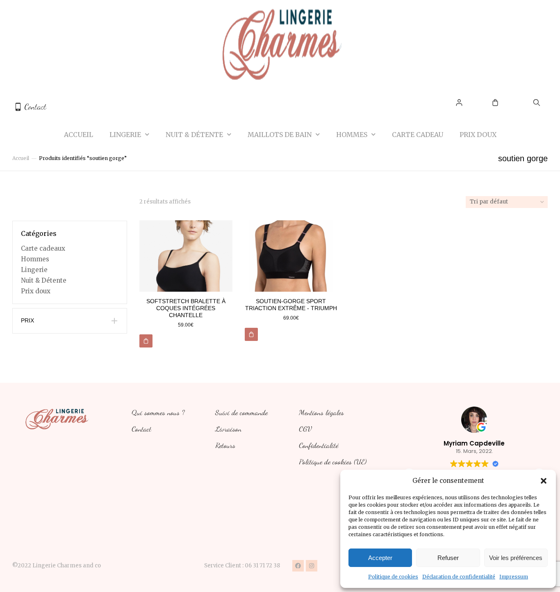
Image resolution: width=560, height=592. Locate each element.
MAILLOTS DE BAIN (280, 134)
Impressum (513, 577)
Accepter (380, 557)
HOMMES (351, 134)
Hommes (35, 259)
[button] (544, 481)
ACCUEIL (78, 134)
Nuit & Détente (43, 280)
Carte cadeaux (43, 248)
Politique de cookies (393, 577)
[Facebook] (298, 565)
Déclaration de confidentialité (458, 577)
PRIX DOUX (478, 134)
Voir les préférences (515, 557)
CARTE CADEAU (417, 134)
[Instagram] (311, 565)
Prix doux (35, 291)
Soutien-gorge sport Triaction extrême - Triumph (291, 304)
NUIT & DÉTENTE (194, 134)
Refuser (448, 557)
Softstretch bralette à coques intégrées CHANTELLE (185, 308)
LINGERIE (125, 134)
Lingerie (34, 270)
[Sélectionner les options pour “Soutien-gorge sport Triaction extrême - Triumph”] (251, 334)
